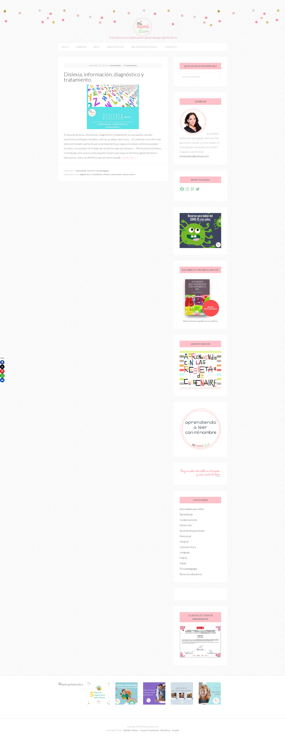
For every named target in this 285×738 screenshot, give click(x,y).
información (116, 174)
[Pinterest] (2, 371)
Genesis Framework (150, 730)
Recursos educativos (191, 574)
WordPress (165, 730)
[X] (2, 367)
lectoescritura (129, 174)
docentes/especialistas (192, 530)
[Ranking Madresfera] (71, 684)
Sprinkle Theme (130, 730)
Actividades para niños (192, 509)
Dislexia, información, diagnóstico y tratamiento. (104, 77)
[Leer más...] (129, 157)
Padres (183, 557)
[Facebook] (2, 362)
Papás (183, 563)
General (90, 170)
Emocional (185, 536)
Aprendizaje (81, 170)
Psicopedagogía (102, 170)
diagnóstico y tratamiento (91, 174)
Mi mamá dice (142, 28)
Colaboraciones (188, 519)
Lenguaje (185, 552)
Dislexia (106, 174)
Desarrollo (186, 525)
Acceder (175, 730)
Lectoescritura (188, 547)
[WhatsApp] (2, 375)
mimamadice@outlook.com (194, 156)
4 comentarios (130, 65)
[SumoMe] (2, 380)
